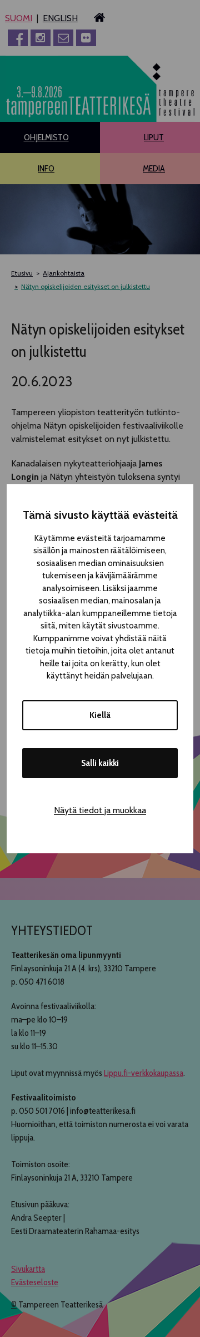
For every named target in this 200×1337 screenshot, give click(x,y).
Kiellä (100, 715)
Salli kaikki (100, 763)
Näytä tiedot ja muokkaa (100, 810)
